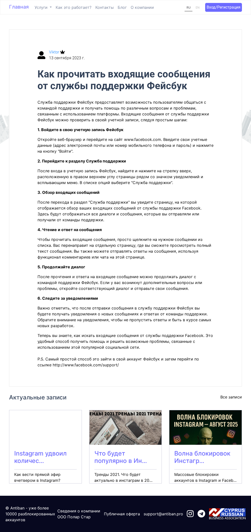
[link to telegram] (201, 514)
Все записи (231, 397)
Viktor (54, 52)
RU (189, 7)
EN (198, 7)
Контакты (104, 7)
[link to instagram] (190, 514)
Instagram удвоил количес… (40, 457)
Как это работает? (73, 7)
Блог (122, 7)
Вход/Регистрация (223, 7)
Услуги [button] (42, 7)
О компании (142, 7)
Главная (19, 7)
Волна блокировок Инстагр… (202, 457)
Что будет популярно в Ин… (120, 457)
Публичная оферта (122, 513)
